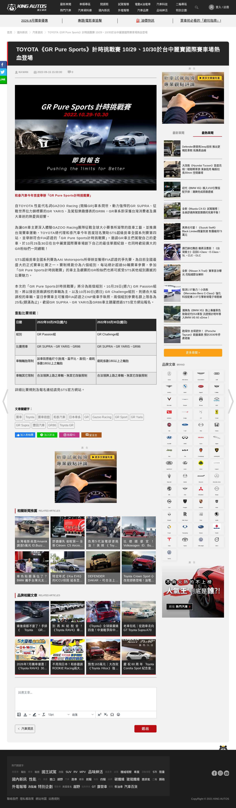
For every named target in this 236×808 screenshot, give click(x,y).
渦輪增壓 (146, 772)
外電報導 (123, 10)
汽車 (67, 779)
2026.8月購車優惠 (34, 21)
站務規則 (54, 798)
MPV (83, 771)
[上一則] (5, 401)
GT (94, 786)
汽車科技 (162, 4)
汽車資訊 (37, 32)
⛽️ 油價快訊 (145, 21)
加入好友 (49, 434)
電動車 (57, 786)
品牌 (110, 779)
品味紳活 (162, 10)
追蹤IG (71, 434)
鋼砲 (162, 779)
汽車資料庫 (85, 10)
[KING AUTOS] (27, 7)
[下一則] (230, 401)
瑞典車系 (85, 786)
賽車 (19, 417)
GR (86, 417)
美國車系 (67, 786)
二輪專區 (181, 4)
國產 (45, 779)
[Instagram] (220, 773)
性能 (32, 779)
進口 (52, 779)
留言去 (93, 435)
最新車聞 (65, 4)
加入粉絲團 (26, 434)
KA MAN (23, 72)
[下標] (106, 714)
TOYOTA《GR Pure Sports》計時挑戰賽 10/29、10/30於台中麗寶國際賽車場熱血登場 (98, 32)
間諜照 (104, 4)
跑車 (74, 779)
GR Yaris (137, 417)
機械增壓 (126, 771)
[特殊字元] (112, 714)
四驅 (103, 779)
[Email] (226, 773)
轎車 (81, 779)
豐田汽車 (39, 425)
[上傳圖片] (19, 714)
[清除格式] (44, 714)
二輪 (154, 779)
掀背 (111, 786)
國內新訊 (104, 10)
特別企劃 (181, 10)
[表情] (118, 714)
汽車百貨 (131, 787)
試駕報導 (123, 4)
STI (155, 771)
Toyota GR (67, 425)
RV (75, 771)
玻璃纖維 (133, 779)
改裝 (61, 772)
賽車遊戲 (44, 417)
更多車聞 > (193, 352)
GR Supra (22, 425)
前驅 (89, 779)
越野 (60, 779)
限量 (162, 771)
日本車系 (75, 417)
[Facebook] (214, 773)
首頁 (9, 32)
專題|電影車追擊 (90, 21)
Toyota (30, 417)
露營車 (102, 787)
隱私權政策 (27, 798)
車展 (136, 771)
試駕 (116, 772)
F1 (39, 779)
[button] (26, 714)
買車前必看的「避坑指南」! (200, 21)
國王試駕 (49, 772)
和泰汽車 (59, 417)
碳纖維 (119, 779)
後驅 (96, 779)
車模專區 (85, 4)
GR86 (52, 425)
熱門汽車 (65, 10)
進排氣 (146, 779)
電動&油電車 (143, 4)
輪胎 (23, 772)
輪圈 (37, 772)
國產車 (108, 772)
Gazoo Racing (102, 417)
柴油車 (118, 786)
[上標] (99, 714)
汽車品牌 (142, 10)
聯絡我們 (12, 798)
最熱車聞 (208, 132)
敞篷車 (15, 772)
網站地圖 (41, 798)
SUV (68, 771)
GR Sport (121, 417)
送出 (145, 729)
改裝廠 (32, 786)
